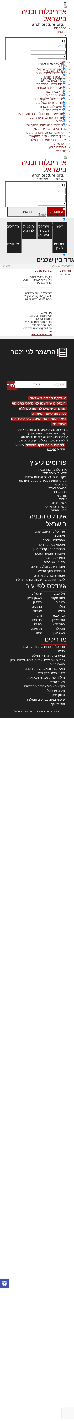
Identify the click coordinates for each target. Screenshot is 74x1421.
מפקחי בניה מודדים (52, 544)
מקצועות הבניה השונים (50, 553)
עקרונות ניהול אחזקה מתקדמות (44, 686)
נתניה (38, 615)
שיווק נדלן (58, 695)
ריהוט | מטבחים (54, 562)
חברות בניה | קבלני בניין (49, 549)
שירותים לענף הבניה (51, 571)
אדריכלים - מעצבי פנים (50, 531)
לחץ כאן (47, 436)
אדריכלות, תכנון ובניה (52, 469)
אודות (59, 179)
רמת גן (37, 602)
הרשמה (62, 32)
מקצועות (59, 536)
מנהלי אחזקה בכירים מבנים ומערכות (43, 480)
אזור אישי (60, 484)
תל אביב (59, 593)
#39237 (6, 266)
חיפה (61, 611)
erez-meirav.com (41, 334)
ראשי (59, 226)
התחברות (60, 28)
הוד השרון (58, 620)
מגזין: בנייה (59, 503)
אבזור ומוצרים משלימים (49, 575)
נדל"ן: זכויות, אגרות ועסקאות (48, 136)
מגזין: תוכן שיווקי (56, 506)
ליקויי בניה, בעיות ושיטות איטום (46, 477)
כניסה (57, 433)
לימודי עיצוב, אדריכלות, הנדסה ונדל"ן (40, 580)
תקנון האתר (59, 510)
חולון (62, 607)
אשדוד (37, 611)
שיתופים (14, 244)
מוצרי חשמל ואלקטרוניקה (48, 566)
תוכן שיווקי (60, 143)
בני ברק (36, 620)
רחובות (60, 602)
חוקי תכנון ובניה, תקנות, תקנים (46, 132)
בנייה (61, 651)
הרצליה (37, 607)
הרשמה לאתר (58, 488)
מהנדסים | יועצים (54, 540)
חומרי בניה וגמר (54, 558)
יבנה (39, 633)
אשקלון (60, 629)
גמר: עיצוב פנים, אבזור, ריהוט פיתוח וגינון (37, 660)
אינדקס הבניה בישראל (44, 230)
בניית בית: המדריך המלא (50, 128)
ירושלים (36, 593)
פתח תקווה (57, 598)
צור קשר (61, 151)
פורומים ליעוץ (58, 147)
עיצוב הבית (57, 682)
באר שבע (59, 624)
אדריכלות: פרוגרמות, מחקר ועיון (44, 647)
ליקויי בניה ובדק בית (51, 673)
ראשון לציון (34, 598)
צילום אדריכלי (55, 691)
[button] (4, 1283)
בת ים (38, 624)
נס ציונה (36, 629)
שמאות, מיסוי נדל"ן (54, 473)
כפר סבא (59, 615)
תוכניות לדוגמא (29, 228)
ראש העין (59, 633)
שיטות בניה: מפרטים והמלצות (47, 140)
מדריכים (14, 226)
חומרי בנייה (57, 664)
